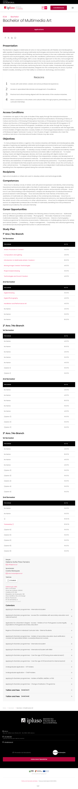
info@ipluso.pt (8, 742)
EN (46, 8)
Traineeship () (9, 524)
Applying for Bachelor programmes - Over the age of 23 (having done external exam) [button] (35, 655)
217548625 (12, 580)
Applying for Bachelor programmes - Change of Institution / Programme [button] (30, 684)
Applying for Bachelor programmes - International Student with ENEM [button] (29, 650)
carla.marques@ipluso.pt (15, 573)
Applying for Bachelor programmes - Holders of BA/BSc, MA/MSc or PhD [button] (30, 678)
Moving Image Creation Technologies (17, 266)
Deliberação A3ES (11, 587)
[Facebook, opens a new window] (5, 38)
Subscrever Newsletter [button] (39, 759)
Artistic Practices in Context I (14, 249)
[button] (73, 8)
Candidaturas (58, 8)
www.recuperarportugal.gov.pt (39, 773)
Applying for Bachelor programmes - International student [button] (25, 609)
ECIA (5, 16)
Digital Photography (11, 298)
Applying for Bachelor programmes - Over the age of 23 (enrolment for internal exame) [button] (35, 661)
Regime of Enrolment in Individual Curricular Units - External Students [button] (29, 630)
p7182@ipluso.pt (12, 564)
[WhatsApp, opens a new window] (15, 38)
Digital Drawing (9, 293)
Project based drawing (12, 271)
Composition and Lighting (13, 255)
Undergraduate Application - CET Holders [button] (20, 667)
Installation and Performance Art (15, 303)
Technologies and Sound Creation (16, 276)
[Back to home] (13, 8)
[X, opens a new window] (9, 38)
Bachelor (15, 16)
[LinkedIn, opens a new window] (12, 38)
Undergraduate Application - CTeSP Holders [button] (20, 672)
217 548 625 (8, 737)
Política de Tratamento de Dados (29, 781)
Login (38, 786)
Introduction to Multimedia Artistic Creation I (19, 260)
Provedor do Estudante (23, 753)
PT (43, 8)
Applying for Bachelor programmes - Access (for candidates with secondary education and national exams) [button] (37, 616)
